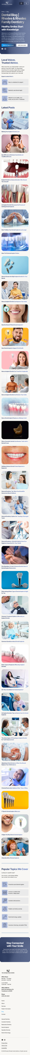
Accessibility (4, 1048)
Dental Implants (5, 1027)
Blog (3, 1011)
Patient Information (6, 1008)
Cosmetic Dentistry (6, 1022)
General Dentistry (6, 1019)
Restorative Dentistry (6, 1024)
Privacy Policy (4, 1043)
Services (4, 1006)
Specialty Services (6, 1030)
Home (3, 11)
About (3, 1003)
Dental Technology (6, 1032)
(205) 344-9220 (5, 996)
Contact (3, 1014)
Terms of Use (4, 1045)
